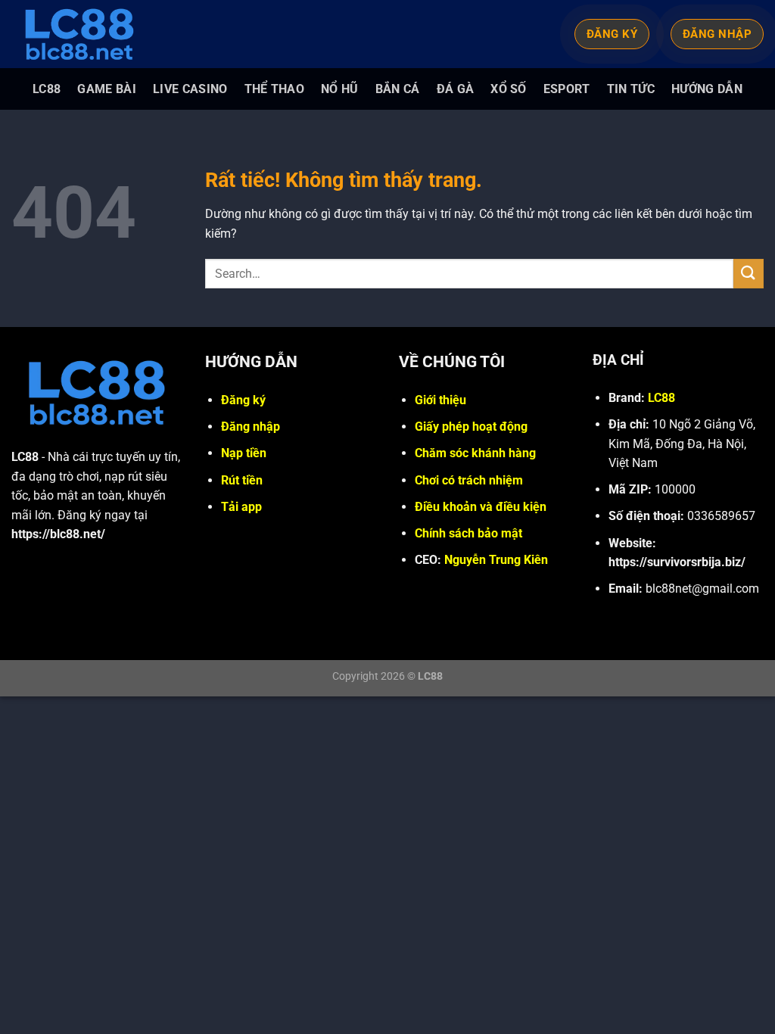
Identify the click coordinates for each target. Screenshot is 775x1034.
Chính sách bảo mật (468, 533)
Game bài (106, 89)
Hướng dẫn (706, 89)
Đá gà (456, 89)
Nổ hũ (340, 89)
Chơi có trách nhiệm (469, 480)
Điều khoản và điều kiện (480, 507)
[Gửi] (748, 273)
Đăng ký (243, 400)
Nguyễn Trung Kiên (496, 560)
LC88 (47, 89)
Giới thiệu (440, 400)
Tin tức (631, 89)
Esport (566, 89)
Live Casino (190, 89)
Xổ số (508, 89)
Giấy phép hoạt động (471, 426)
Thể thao (274, 89)
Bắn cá (397, 89)
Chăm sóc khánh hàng (475, 453)
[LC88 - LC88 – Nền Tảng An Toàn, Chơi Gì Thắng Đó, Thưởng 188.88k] (87, 34)
